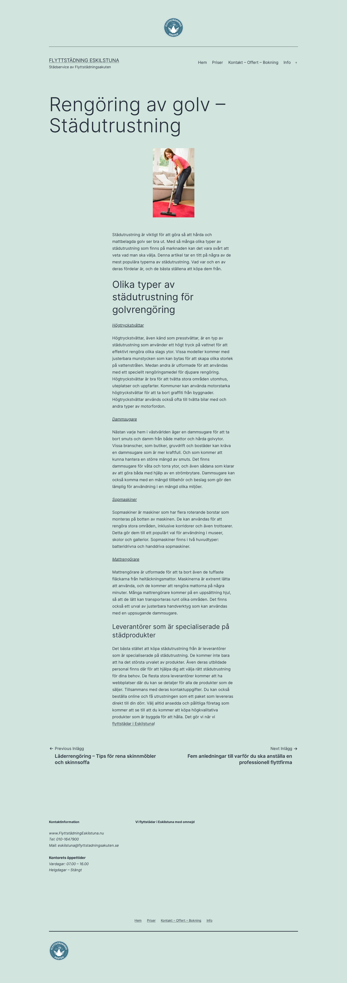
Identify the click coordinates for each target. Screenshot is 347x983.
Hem (202, 62)
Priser (217, 62)
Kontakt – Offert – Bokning (253, 62)
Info (287, 62)
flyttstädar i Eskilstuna (133, 723)
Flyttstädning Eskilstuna (84, 60)
